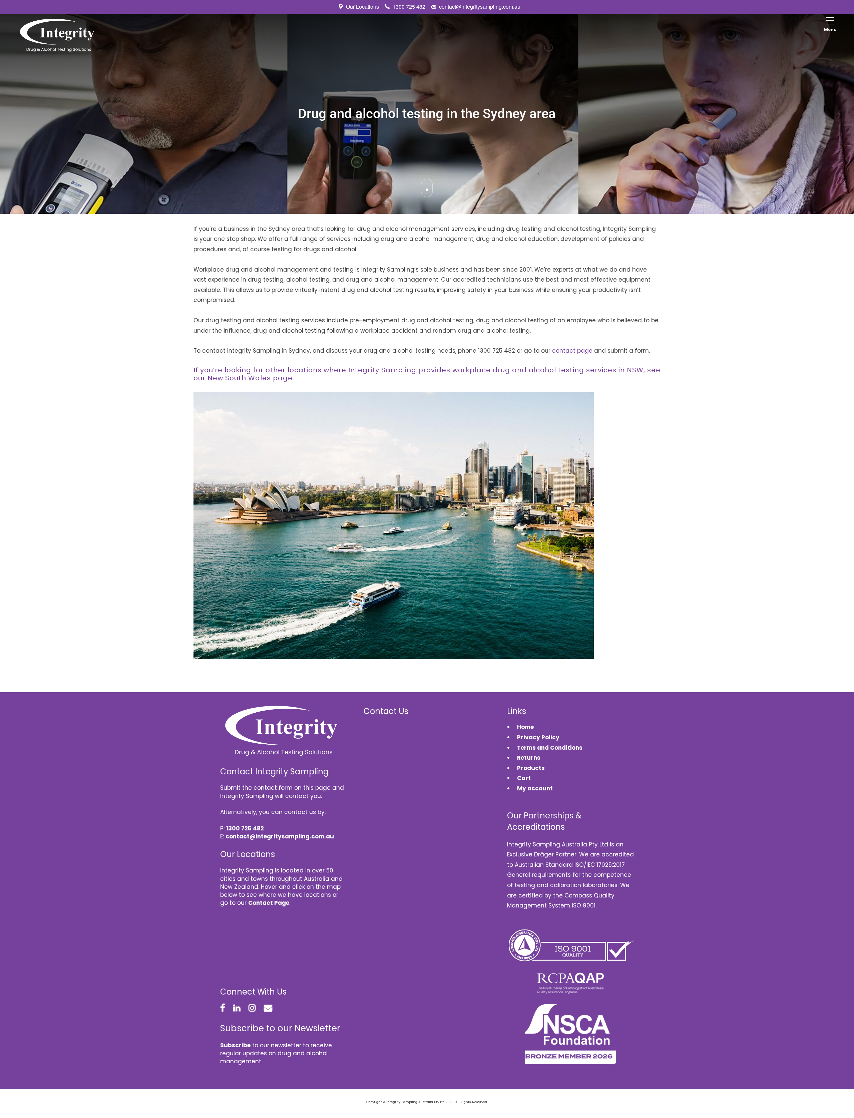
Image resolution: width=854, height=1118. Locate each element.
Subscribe (235, 1045)
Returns (528, 758)
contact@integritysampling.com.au (479, 6)
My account (535, 788)
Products (531, 768)
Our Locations (362, 6)
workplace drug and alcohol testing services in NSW (548, 370)
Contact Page (268, 903)
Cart (524, 778)
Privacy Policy (538, 737)
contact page (572, 351)
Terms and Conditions (549, 748)
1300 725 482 (409, 6)
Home (525, 727)
